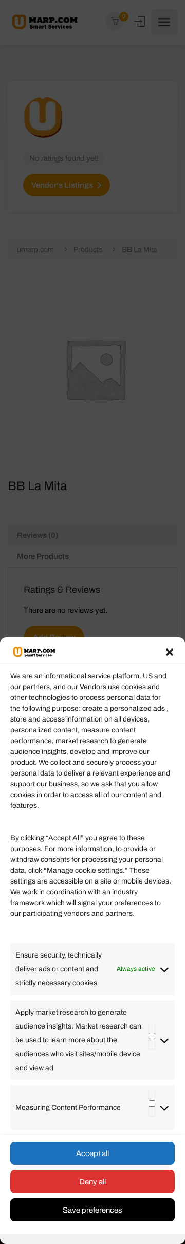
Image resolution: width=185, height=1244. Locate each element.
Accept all (92, 1153)
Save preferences (92, 1210)
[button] (169, 652)
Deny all (92, 1182)
